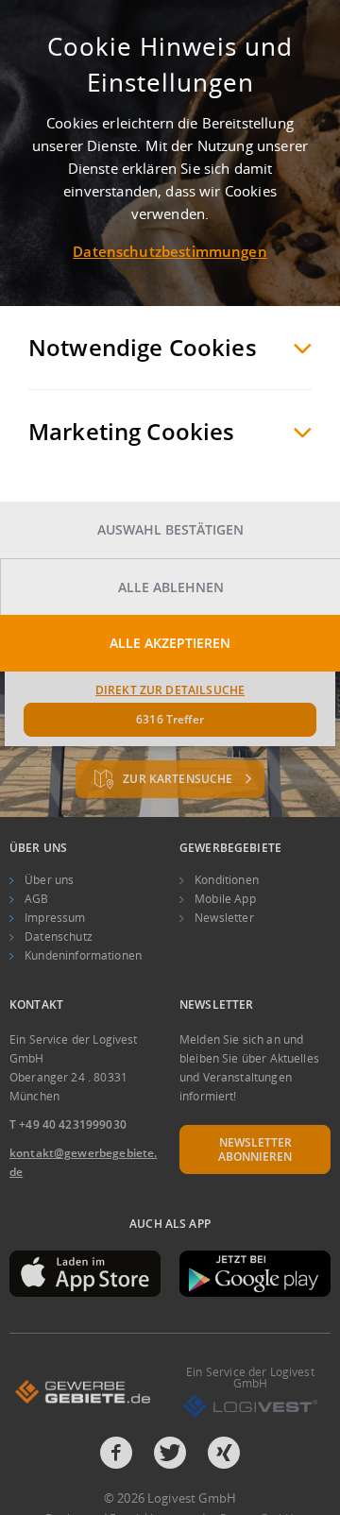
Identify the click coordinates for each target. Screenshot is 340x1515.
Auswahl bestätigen (170, 529)
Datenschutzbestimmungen (169, 251)
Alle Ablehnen (171, 587)
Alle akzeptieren (170, 643)
